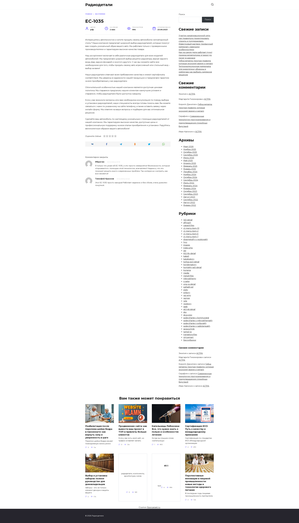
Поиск (182, 14)
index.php (188, 248)
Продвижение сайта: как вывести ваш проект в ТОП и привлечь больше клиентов (133, 430)
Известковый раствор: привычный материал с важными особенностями (196, 47)
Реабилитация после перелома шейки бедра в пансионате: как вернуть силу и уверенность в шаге (98, 432)
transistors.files (190, 334)
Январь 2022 (189, 205)
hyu (185, 242)
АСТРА (192, 94)
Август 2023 (189, 197)
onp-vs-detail (189, 284)
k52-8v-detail (189, 253)
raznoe (186, 298)
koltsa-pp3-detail (191, 262)
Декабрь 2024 (190, 172)
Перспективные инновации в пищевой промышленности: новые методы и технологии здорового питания (198, 482)
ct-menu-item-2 (190, 231)
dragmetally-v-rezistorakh (195, 239)
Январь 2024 (189, 188)
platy (185, 290)
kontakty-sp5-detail (192, 267)
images (186, 245)
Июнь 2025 (188, 158)
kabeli (186, 256)
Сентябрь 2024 (190, 180)
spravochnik (189, 329)
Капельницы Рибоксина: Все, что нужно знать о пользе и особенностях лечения (166, 430)
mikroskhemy (189, 279)
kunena (187, 270)
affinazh (187, 223)
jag (184, 251)
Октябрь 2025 (190, 152)
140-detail (187, 220)
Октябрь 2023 (190, 191)
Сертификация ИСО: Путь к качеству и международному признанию (196, 430)
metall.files (188, 276)
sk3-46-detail (189, 309)
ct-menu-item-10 (191, 228)
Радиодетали (98, 4)
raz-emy (187, 295)
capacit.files (188, 225)
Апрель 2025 (189, 163)
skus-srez (187, 315)
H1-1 (166, 465)
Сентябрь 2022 (190, 200)
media (186, 273)
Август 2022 (189, 202)
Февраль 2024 (190, 186)
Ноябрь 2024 (189, 174)
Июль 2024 (188, 183)
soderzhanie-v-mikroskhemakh (197, 320)
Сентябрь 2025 (190, 155)
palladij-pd (188, 287)
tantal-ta (187, 332)
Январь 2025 (189, 169)
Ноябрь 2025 (189, 149)
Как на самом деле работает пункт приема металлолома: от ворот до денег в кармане (195, 55)
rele (185, 301)
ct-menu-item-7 (190, 237)
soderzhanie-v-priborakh (194, 323)
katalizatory (188, 259)
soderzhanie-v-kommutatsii (196, 318)
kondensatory (189, 265)
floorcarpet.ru (153, 507)
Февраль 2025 (190, 166)
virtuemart (188, 337)
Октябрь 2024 (190, 177)
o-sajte (186, 281)
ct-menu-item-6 (190, 234)
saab (185, 307)
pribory (186, 293)
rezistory (187, 304)
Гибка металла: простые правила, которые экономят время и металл (195, 107)
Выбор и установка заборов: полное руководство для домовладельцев (96, 479)
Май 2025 (188, 160)
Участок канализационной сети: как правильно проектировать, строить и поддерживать (194, 38)
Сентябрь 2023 (190, 194)
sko (185, 312)
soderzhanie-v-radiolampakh (196, 326)
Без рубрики (189, 340)
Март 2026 (188, 146)
